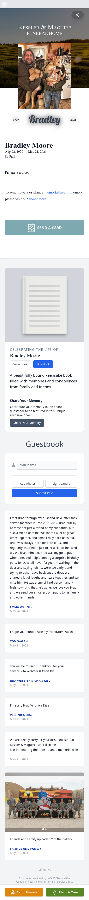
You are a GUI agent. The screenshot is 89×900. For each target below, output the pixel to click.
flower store (37, 198)
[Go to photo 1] (43, 829)
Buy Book (43, 364)
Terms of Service (55, 881)
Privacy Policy (33, 881)
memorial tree (54, 192)
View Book (20, 364)
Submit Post (44, 493)
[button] (44, 802)
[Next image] (79, 802)
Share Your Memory (27, 423)
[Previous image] (9, 802)
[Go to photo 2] (46, 829)
